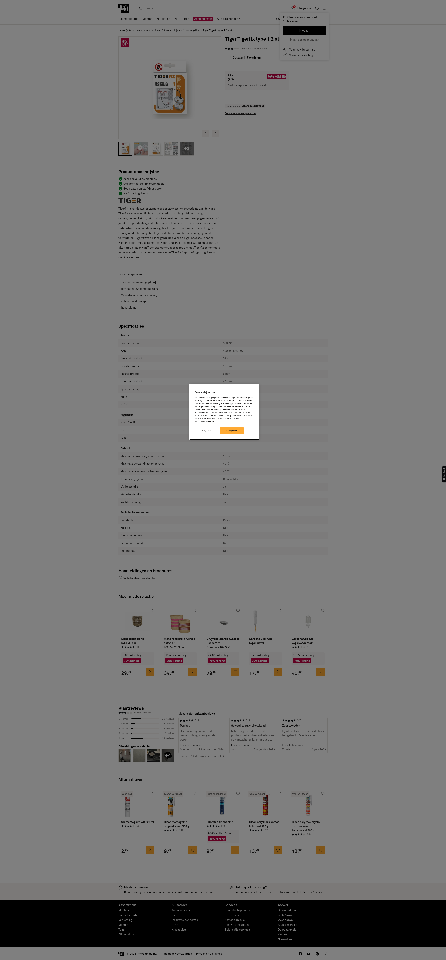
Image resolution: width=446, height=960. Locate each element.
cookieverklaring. (207, 421)
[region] (224, 412)
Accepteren (232, 431)
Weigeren (206, 431)
